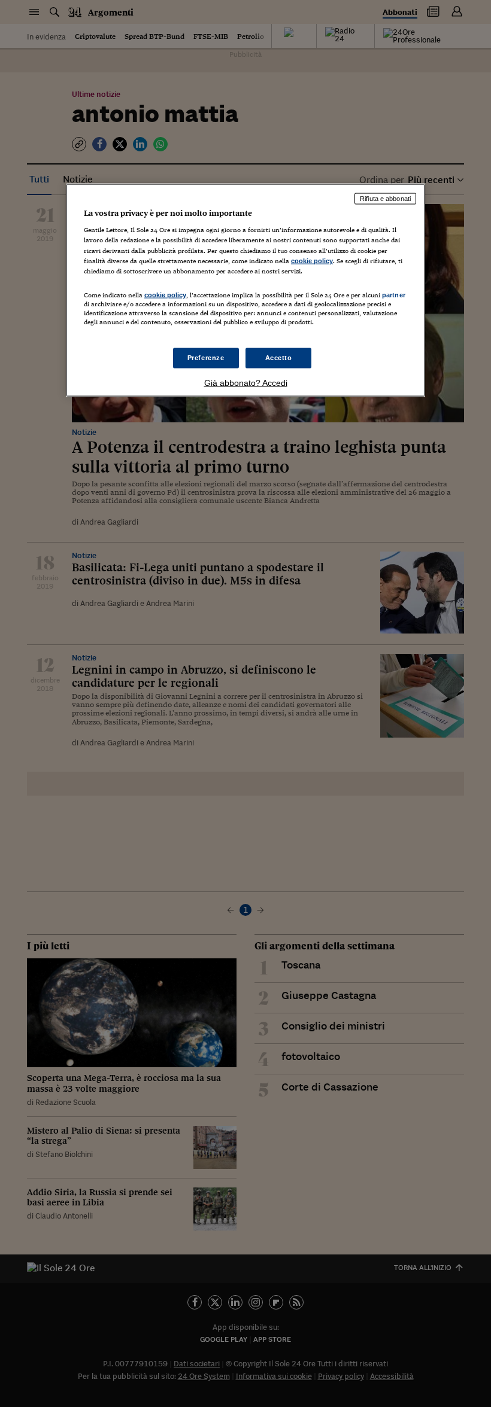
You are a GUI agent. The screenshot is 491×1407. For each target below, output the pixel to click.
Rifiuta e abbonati (385, 198)
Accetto (278, 357)
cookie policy (312, 260)
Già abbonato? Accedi (245, 383)
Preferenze (206, 357)
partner (393, 294)
